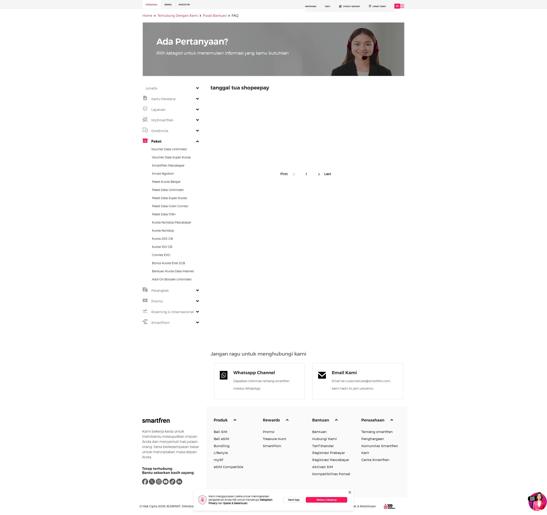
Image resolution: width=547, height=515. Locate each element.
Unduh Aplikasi (351, 6)
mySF (218, 460)
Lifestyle (221, 453)
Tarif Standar (323, 446)
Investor (184, 4)
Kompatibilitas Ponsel (331, 474)
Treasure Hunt (274, 439)
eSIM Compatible (228, 467)
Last (326, 174)
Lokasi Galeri (379, 6)
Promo (268, 432)
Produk (221, 420)
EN (402, 6)
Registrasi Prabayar (328, 453)
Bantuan (321, 420)
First (285, 174)
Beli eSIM (221, 439)
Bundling (221, 446)
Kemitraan (310, 6)
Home (147, 16)
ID (397, 6)
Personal (151, 4)
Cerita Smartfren (375, 460)
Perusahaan (373, 420)
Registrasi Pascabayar (330, 460)
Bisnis (168, 4)
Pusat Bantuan (215, 16)
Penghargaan (372, 439)
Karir (327, 6)
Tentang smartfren (377, 432)
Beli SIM (220, 432)
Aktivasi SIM (322, 467)
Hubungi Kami (324, 439)
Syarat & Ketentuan (235, 503)
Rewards (272, 420)
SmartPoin (272, 446)
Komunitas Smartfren (379, 446)
